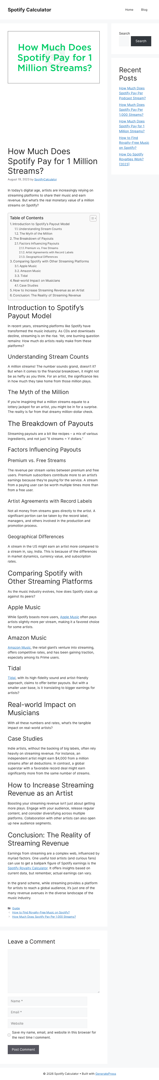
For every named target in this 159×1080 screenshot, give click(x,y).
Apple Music (28, 266)
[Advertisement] (54, 117)
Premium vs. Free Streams (41, 248)
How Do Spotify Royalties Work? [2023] (131, 159)
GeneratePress (105, 1074)
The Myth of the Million (36, 233)
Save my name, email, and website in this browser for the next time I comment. (54, 1034)
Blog (144, 9)
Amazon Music (30, 271)
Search (124, 33)
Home (129, 9)
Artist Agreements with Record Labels (49, 252)
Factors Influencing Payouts (39, 243)
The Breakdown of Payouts (33, 238)
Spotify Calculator (29, 10)
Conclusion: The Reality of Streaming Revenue (47, 295)
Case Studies (28, 285)
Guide (16, 908)
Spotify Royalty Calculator (28, 868)
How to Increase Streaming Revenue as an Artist (48, 290)
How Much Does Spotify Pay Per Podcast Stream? (132, 93)
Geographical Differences (42, 256)
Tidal (24, 276)
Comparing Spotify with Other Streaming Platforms (51, 261)
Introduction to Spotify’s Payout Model (41, 224)
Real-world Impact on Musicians (36, 280)
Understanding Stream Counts (40, 229)
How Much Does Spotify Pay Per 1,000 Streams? (44, 916)
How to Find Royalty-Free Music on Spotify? (41, 912)
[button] (91, 218)
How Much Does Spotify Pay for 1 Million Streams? (132, 126)
